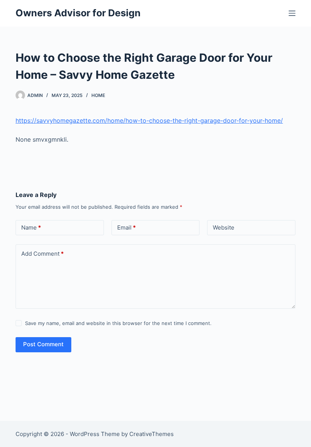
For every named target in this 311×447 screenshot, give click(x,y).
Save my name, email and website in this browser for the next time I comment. (118, 323)
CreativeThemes (151, 434)
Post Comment (43, 344)
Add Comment (42, 253)
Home (98, 95)
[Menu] (292, 13)
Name (31, 227)
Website (223, 227)
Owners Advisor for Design (78, 13)
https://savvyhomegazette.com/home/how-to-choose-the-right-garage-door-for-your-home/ (149, 120)
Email (126, 227)
